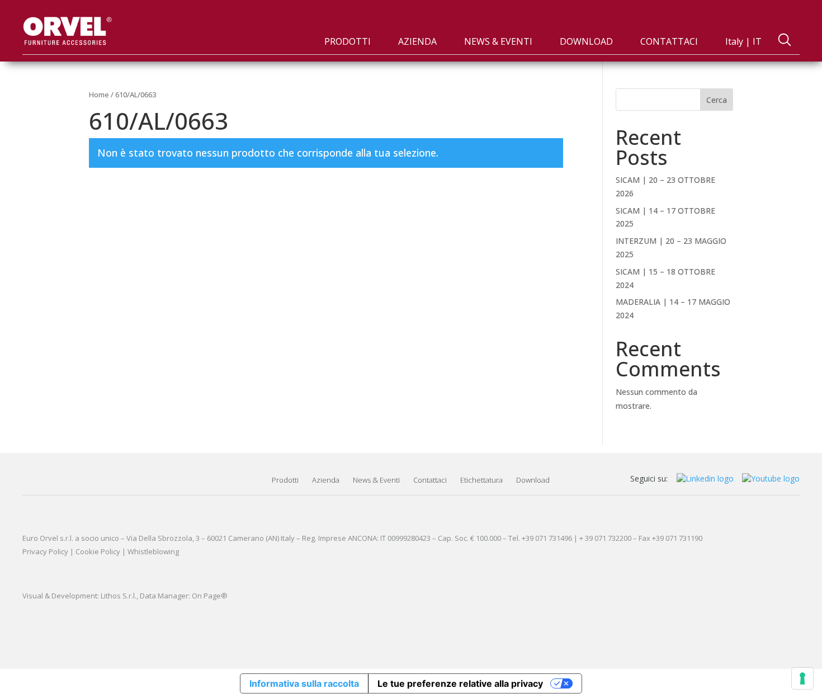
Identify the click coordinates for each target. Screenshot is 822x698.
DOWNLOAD (586, 41)
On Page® (210, 596)
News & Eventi (376, 480)
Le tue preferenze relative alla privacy (460, 683)
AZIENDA (417, 41)
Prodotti (285, 480)
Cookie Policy (97, 551)
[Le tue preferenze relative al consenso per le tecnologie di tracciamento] (802, 678)
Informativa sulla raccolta (304, 683)
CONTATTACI (669, 41)
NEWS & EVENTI (498, 41)
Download (533, 480)
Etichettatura (481, 480)
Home (99, 94)
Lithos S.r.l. (118, 596)
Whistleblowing (153, 551)
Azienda (325, 480)
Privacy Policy (45, 551)
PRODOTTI (347, 41)
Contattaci (430, 480)
